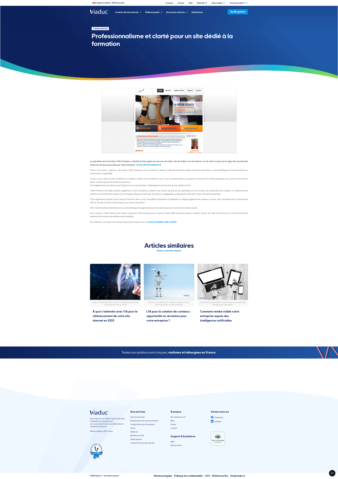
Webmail (200, 3)
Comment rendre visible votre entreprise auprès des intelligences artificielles (219, 316)
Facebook (218, 417)
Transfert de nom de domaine (142, 424)
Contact (181, 3)
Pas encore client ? (237, 3)
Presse (173, 424)
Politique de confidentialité (188, 475)
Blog (172, 421)
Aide (191, 3)
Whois (132, 428)
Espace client (217, 3)
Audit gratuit (237, 11)
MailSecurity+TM (137, 435)
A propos (169, 3)
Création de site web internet (142, 443)
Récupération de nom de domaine (144, 421)
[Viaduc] (99, 11)
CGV (207, 475)
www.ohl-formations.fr (148, 164)
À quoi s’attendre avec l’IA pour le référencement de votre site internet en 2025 (115, 316)
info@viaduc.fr (237, 475)
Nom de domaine (137, 417)
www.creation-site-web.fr (162, 221)
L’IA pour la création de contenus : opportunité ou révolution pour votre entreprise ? (168, 316)
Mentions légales (163, 475)
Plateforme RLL (220, 475)
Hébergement (136, 439)
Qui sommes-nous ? (178, 417)
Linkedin (217, 421)
